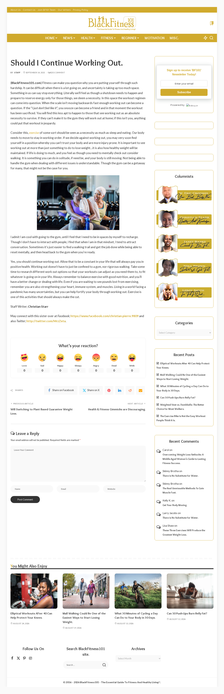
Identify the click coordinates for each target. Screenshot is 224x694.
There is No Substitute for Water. (180, 475)
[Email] (140, 390)
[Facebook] (12, 658)
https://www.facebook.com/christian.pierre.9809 (105, 316)
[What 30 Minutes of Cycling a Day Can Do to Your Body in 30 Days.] (138, 591)
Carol (166, 449)
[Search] (211, 38)
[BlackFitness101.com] (112, 23)
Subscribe (184, 92)
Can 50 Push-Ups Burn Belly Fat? (177, 397)
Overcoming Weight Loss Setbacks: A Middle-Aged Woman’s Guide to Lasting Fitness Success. (184, 459)
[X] (18, 658)
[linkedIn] (119, 390)
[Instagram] (30, 658)
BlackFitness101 (89, 682)
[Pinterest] (109, 390)
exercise (34, 132)
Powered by (177, 105)
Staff (17, 72)
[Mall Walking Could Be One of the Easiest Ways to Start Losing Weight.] (86, 591)
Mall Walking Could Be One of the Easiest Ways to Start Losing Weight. (84, 618)
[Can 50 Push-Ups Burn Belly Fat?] (190, 591)
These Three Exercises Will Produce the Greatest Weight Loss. (184, 532)
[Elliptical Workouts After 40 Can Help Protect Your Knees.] (33, 591)
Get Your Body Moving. (175, 505)
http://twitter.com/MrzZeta (46, 321)
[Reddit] (130, 390)
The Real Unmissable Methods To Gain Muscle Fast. (183, 490)
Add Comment (57, 72)
